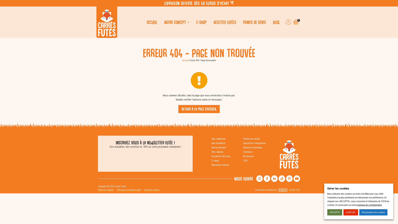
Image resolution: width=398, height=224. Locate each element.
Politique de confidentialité (129, 190)
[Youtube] (297, 178)
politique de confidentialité (369, 205)
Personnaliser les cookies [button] (373, 212)
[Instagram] (259, 178)
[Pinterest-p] (289, 178)
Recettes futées (225, 22)
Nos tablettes (219, 139)
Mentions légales (106, 190)
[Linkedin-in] (274, 178)
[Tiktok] (282, 178)
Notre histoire (219, 147)
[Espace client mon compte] (288, 22)
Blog (276, 22)
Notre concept (175, 22)
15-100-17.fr (294, 190)
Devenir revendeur (252, 147)
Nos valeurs (218, 152)
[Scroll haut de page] (3, 41)
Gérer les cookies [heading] (338, 188)
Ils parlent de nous (221, 156)
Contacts (247, 152)
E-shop (201, 22)
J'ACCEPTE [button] (335, 212)
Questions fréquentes (254, 143)
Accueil (152, 22)
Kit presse (248, 156)
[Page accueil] (106, 22)
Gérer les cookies (152, 190)
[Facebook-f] (267, 178)
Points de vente (254, 22)
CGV (245, 160)
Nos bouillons (218, 143)
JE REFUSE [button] (351, 212)
